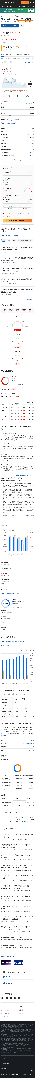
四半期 (7, 645)
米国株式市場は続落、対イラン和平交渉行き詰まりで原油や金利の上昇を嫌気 (17, 291)
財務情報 (26, 54)
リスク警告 (3, 1068)
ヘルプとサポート (23, 1013)
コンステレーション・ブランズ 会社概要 (16, 724)
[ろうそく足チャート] (3, 62)
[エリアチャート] (5, 62)
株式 (3, 6)
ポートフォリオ (5, 1013)
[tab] (4, 310)
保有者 (3, 756)
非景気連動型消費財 (28, 743)
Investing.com (4, 262)
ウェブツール (4, 1016)
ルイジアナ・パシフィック (8, 817)
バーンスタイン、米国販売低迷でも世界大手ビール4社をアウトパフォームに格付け (17, 270)
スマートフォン (5, 1010)
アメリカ (31, 750)
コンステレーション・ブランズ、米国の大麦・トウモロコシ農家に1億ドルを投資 (17, 248)
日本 (19, 6)
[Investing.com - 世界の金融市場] (9, 2)
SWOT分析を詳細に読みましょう (25, 475)
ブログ (3, 1006)
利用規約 (3, 1058)
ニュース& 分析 (17, 54)
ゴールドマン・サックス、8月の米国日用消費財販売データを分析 (17, 280)
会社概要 (21, 1006)
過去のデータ (21, 58)
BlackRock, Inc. (6, 805)
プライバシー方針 (5, 1063)
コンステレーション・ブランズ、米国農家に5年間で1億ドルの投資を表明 (17, 259)
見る (17, 716)
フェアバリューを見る (27, 103)
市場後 (4, 42)
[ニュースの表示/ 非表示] (11, 62)
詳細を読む (4, 735)
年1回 (2, 645)
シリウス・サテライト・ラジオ (23, 817)
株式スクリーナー (11, 6)
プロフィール (8, 58)
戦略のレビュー (9, 49)
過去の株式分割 (29, 58)
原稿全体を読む (30, 515)
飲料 (32, 740)
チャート (8, 54)
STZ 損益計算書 (7, 637)
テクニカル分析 (7, 305)
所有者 (14, 58)
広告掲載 (21, 1010)
